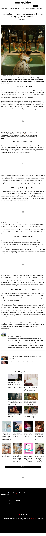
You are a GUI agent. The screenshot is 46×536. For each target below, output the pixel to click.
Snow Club (39, 8)
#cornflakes (31, 135)
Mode (2, 8)
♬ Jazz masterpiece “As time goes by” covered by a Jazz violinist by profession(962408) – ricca (19, 137)
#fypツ (18, 135)
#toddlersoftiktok (24, 135)
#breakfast (10, 135)
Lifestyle (17, 8)
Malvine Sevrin (11, 334)
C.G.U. (2, 500)
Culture (12, 8)
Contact (10, 503)
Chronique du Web (23, 371)
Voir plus (23, 466)
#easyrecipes (28, 133)
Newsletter (42, 5)
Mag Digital (32, 8)
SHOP (35, 5)
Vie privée (18, 500)
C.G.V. (2, 503)
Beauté (7, 8)
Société (22, 8)
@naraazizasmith (5, 132)
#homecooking (4, 135)
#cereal (15, 135)
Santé (27, 8)
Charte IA (10, 500)
